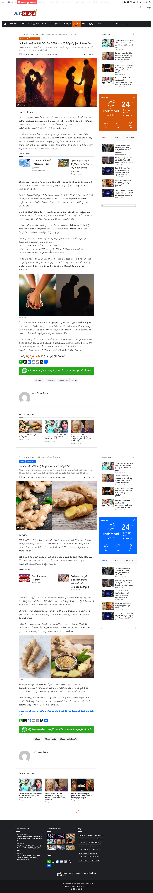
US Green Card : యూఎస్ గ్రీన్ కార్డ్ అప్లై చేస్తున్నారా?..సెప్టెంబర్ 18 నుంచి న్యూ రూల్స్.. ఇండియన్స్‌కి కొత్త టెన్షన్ (75, 2)
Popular (105, 137)
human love (64, 380)
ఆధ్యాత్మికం (91, 23)
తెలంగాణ (44, 23)
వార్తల (38, 356)
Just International (84, 846)
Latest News (35, 38)
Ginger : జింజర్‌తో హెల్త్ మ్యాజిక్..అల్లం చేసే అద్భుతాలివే (29, 435)
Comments (130, 137)
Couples (39, 380)
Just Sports (82, 856)
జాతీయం (24, 23)
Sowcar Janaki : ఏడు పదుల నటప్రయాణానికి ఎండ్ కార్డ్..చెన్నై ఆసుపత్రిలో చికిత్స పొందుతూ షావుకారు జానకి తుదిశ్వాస (81, 437)
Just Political (83, 853)
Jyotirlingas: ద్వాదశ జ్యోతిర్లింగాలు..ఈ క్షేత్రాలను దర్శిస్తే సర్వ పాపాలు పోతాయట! (82, 165)
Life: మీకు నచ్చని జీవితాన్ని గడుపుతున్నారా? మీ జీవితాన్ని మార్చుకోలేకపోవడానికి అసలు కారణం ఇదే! (123, 148)
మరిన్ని (100, 23)
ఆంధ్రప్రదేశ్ (34, 23)
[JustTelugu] (25, 12)
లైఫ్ (27, 356)
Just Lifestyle (30, 34)
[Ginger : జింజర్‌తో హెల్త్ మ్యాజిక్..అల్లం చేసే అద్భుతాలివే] (30, 426)
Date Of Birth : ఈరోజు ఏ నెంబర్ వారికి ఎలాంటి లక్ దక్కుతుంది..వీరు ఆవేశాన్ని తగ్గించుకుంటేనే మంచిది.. (122, 171)
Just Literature (83, 849)
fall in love (51, 380)
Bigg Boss (82, 835)
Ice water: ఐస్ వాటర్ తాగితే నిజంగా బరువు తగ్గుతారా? (41, 164)
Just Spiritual (93, 853)
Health (90, 835)
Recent (117, 137)
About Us (68, 886)
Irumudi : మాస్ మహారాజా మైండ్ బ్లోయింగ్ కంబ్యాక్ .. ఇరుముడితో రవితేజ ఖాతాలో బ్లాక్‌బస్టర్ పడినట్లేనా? (124, 69)
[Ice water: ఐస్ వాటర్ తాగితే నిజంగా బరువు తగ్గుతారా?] (24, 163)
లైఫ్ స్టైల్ (75, 23)
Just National (94, 849)
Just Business (99, 839)
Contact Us (84, 886)
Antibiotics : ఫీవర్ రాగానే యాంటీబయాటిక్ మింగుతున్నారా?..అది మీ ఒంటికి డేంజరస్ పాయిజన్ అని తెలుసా (123, 81)
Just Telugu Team (28, 54)
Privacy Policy (76, 886)
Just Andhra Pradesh (85, 839)
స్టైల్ (32, 356)
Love (75, 380)
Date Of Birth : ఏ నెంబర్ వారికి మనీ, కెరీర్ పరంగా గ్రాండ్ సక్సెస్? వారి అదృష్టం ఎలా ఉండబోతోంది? (124, 192)
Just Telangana (83, 860)
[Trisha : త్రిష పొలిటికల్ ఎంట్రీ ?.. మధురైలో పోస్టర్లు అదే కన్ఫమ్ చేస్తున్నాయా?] (108, 183)
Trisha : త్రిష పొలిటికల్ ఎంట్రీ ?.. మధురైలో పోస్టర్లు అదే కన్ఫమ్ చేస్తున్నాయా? (124, 182)
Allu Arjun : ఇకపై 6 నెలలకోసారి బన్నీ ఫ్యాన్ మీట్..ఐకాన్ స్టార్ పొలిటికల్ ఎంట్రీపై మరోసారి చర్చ (124, 160)
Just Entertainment (93, 842)
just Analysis (99, 835)
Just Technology (94, 856)
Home (22, 34)
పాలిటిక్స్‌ (66, 23)
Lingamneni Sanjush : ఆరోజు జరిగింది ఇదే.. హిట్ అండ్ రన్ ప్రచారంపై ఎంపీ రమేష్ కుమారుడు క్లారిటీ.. (56, 436)
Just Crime (82, 842)
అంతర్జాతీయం (56, 23)
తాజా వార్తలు (14, 23)
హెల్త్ (83, 23)
